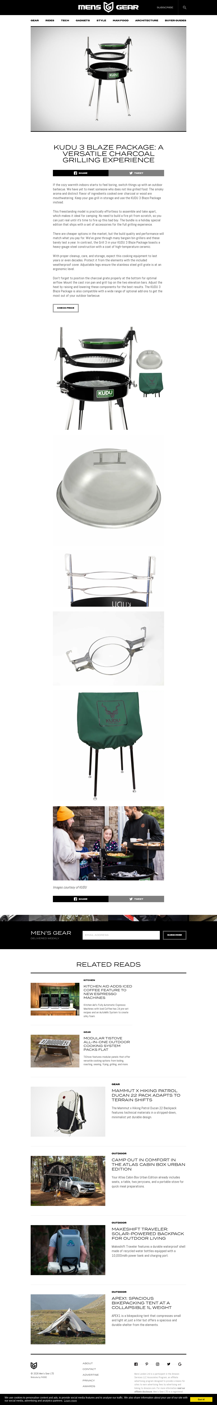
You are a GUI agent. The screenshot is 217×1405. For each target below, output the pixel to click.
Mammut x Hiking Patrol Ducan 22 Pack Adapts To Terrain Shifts (146, 1095)
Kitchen (89, 980)
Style (101, 20)
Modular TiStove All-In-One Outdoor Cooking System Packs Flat (107, 1044)
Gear (35, 20)
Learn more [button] (70, 1400)
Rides (49, 20)
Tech (65, 20)
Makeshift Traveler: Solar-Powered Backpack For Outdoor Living (148, 1234)
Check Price (65, 308)
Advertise (91, 1375)
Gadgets (83, 20)
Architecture (146, 20)
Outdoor (119, 1154)
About (88, 1363)
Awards (89, 1386)
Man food (121, 20)
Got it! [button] (201, 1399)
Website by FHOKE (39, 1377)
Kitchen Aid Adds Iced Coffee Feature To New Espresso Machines (108, 992)
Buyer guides (175, 20)
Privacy (89, 1380)
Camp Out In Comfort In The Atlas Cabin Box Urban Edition (148, 1164)
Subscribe (174, 935)
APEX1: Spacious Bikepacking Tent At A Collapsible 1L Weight (142, 1303)
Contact (89, 1369)
